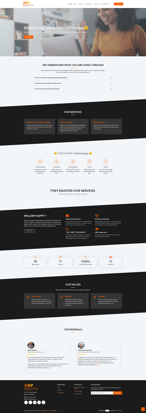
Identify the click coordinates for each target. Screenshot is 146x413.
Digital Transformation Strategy (79, 388)
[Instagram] (26, 402)
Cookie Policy (66, 410)
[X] (43, 402)
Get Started (118, 4)
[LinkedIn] (35, 402)
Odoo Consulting (78, 391)
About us (28, 230)
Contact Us (28, 37)
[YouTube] (39, 402)
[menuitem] (70, 4)
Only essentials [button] (112, 410)
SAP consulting (77, 393)
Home (58, 387)
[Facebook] (30, 402)
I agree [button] (119, 410)
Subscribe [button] (117, 393)
